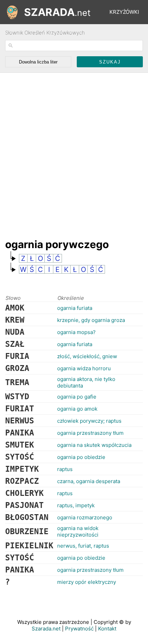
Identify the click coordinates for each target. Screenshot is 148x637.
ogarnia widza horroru (84, 368)
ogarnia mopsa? (76, 332)
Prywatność (79, 628)
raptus (65, 469)
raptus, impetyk (76, 505)
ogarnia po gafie (76, 396)
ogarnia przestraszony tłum (90, 433)
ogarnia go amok (77, 408)
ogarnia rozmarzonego (84, 517)
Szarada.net (46, 628)
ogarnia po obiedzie (81, 457)
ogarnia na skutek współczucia (94, 445)
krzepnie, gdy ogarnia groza (91, 320)
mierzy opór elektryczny (86, 582)
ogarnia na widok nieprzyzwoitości (77, 531)
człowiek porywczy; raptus (89, 421)
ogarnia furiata (74, 308)
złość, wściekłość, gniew (87, 356)
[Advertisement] (74, 152)
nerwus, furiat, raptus (83, 545)
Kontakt (107, 628)
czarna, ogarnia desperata (88, 481)
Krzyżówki (124, 12)
